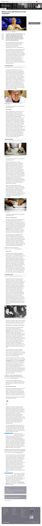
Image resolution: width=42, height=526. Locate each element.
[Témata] (21, 5)
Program (17, 1)
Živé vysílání (14, 510)
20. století (3, 8)
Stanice (25, 1)
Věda (31, 8)
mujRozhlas (20, 1)
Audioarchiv (14, 511)
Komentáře (15, 8)
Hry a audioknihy (21, 8)
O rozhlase (28, 1)
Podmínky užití (34, 521)
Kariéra (22, 514)
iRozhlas (13, 1)
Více (38, 8)
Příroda (34, 8)
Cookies (25, 521)
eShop (4, 514)
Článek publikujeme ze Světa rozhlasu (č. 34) (12, 497)
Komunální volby (5, 511)
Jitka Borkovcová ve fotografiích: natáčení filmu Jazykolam (13, 276)
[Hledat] (39, 1)
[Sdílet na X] (3, 37)
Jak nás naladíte (23, 510)
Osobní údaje (29, 521)
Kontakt (22, 515)
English (38, 521)
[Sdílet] (6, 404)
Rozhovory (10, 8)
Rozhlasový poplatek (24, 516)
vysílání (7, 228)
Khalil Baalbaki (9, 31)
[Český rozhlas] (5, 1)
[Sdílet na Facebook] (3, 35)
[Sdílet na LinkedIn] (3, 39)
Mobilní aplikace (14, 514)
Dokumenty (27, 8)
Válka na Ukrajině (5, 510)
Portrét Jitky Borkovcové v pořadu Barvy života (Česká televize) (14, 67)
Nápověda (22, 511)
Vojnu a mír (22, 360)
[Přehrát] (7, 401)
